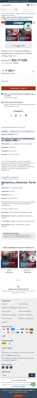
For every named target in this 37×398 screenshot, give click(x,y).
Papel (22, 13)
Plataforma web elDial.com (10, 307)
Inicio (2, 13)
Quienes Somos (23, 307)
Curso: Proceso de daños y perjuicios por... (27, 269)
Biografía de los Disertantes (11, 177)
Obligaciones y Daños (7, 15)
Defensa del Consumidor (9, 315)
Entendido (18, 396)
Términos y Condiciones (25, 315)
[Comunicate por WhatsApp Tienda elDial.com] (33, 384)
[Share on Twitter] (21, 115)
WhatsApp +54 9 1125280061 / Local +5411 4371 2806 (18, 353)
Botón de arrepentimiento (26, 318)
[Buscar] (16, 10)
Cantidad (4, 81)
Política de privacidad (24, 311)
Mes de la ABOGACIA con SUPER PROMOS (18, 1)
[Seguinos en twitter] (11, 367)
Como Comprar (23, 304)
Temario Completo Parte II (10, 209)
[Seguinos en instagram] (3, 367)
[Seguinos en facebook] (7, 367)
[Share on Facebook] (16, 115)
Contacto (4, 304)
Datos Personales (7, 318)
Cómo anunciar (6, 311)
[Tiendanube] (18, 380)
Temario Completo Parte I (10, 179)
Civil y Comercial (30, 13)
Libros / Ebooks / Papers (13, 13)
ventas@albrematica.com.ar (12, 355)
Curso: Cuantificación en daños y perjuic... (9, 269)
